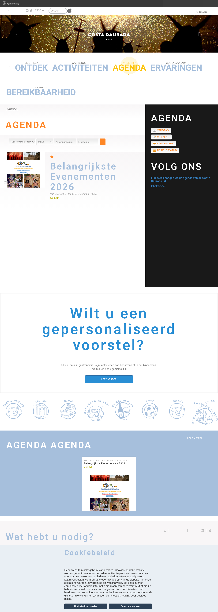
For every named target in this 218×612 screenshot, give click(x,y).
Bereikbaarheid (41, 91)
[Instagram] (22, 10)
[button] (16, 34)
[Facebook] (13, 10)
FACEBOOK (158, 186)
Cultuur (88, 466)
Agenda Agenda (49, 445)
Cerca (102, 142)
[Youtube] (18, 10)
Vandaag (163, 130)
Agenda (129, 67)
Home (8, 65)
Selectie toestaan (130, 606)
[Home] (109, 34)
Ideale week (165, 143)
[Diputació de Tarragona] (109, 3)
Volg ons (176, 166)
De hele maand (167, 150)
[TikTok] (31, 10)
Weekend (163, 137)
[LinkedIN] (27, 10)
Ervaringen (176, 67)
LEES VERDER (109, 379)
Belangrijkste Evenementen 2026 (104, 463)
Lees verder (98, 180)
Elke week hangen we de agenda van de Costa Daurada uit (180, 179)
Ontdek (31, 67)
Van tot (106, 460)
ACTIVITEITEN (80, 67)
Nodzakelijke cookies (85, 606)
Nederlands (201, 12)
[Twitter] (8, 10)
